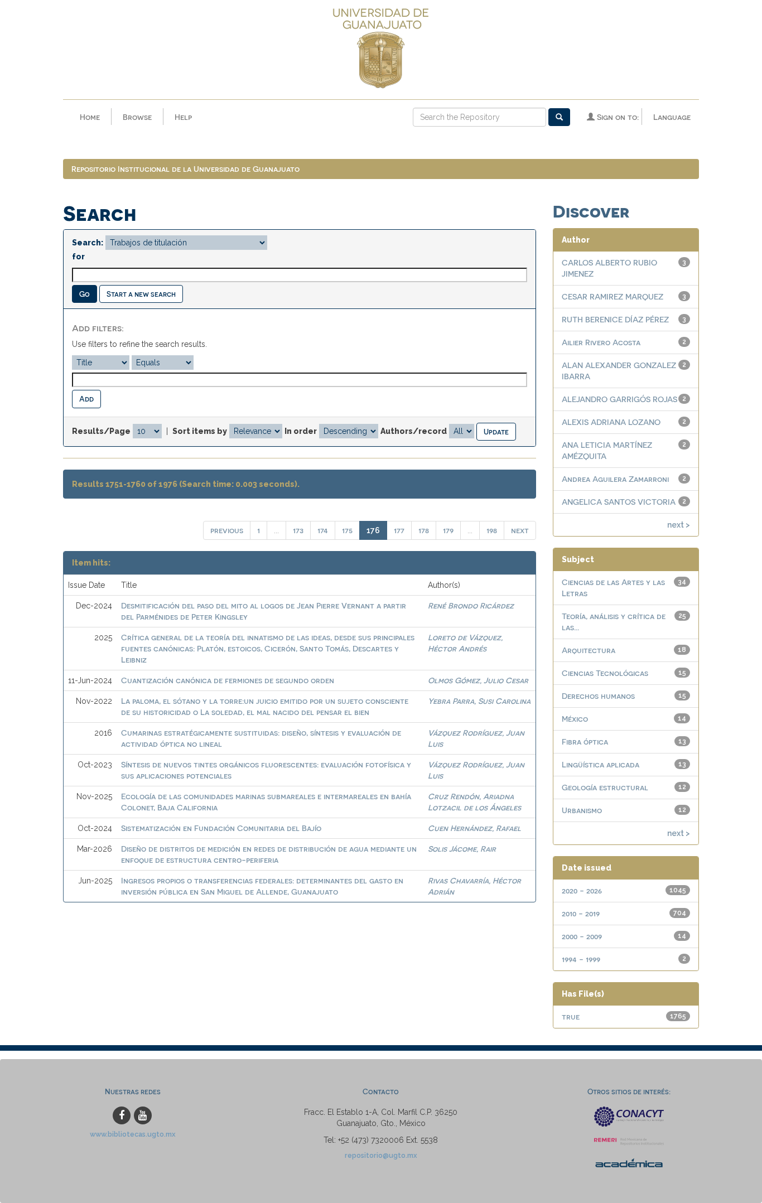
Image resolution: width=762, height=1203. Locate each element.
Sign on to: (617, 117)
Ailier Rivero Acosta (601, 342)
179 (448, 530)
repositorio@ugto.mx (381, 1155)
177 (399, 530)
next (520, 530)
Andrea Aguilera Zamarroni (615, 479)
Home (90, 117)
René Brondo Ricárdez (471, 605)
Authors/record (413, 431)
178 (423, 530)
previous (226, 530)
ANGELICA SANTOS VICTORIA (619, 501)
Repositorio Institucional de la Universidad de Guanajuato (185, 168)
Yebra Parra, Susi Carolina (479, 701)
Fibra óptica (585, 741)
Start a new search (141, 293)
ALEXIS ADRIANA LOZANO (611, 422)
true (571, 1016)
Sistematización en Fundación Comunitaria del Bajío (221, 828)
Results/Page (101, 431)
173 (298, 530)
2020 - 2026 (582, 890)
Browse (137, 117)
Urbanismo (582, 810)
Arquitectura (588, 650)
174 (322, 530)
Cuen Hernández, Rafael (474, 828)
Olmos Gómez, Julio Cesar (478, 680)
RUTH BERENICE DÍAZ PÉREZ (615, 319)
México (575, 718)
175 (347, 530)
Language (672, 117)
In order (300, 431)
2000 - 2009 (582, 936)
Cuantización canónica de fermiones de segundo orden (227, 680)
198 (491, 530)
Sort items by (199, 431)
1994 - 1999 (581, 959)
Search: (87, 242)
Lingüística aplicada (600, 764)
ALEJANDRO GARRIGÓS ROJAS (619, 399)
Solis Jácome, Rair (462, 848)
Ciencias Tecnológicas (605, 673)
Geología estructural (605, 787)
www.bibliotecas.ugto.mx (133, 1134)
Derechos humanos (598, 695)
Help (183, 117)
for (78, 256)
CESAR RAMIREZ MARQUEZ (612, 296)
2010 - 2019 (581, 913)
